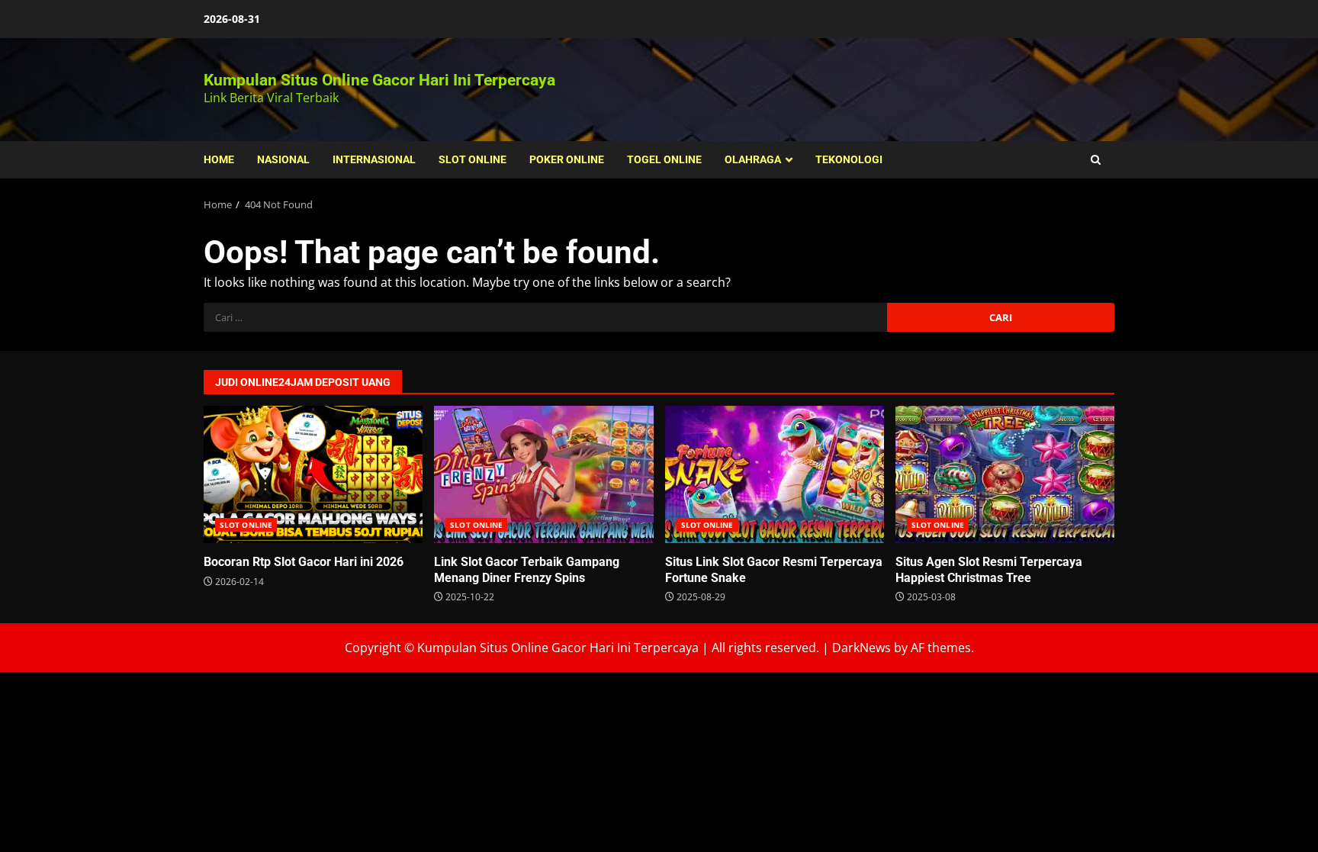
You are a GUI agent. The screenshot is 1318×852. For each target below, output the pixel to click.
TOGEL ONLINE (664, 159)
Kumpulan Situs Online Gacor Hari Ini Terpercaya (379, 80)
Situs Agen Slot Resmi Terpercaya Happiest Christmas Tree (1004, 474)
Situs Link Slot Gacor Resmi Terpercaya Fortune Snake (774, 474)
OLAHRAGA (753, 159)
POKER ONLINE (566, 159)
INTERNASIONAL (374, 159)
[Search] (1096, 160)
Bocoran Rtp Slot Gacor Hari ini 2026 (313, 474)
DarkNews (861, 647)
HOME (219, 159)
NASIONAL (283, 159)
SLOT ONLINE (472, 159)
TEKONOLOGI (848, 159)
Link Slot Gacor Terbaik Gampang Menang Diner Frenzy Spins (543, 474)
